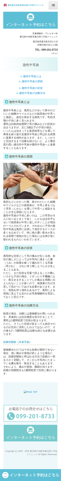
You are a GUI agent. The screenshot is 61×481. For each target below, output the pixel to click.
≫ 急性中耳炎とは (30, 76)
